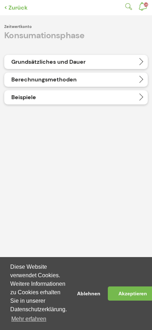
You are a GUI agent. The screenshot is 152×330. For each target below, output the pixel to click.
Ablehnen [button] (88, 293)
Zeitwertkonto (18, 27)
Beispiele (23, 97)
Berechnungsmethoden (44, 79)
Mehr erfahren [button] (28, 319)
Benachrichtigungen (146, 4)
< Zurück (16, 7)
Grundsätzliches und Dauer (48, 62)
